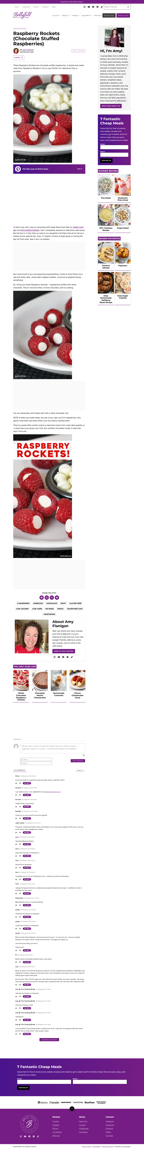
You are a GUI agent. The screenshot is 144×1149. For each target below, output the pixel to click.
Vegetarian (49, 614)
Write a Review (78, 51)
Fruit (63, 603)
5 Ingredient (23, 603)
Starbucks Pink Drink (123, 199)
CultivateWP (126, 1146)
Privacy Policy (86, 1146)
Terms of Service (107, 1146)
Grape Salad (123, 228)
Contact (36, 7)
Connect (110, 1117)
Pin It (79, 169)
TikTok (108, 1132)
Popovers (122, 265)
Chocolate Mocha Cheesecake (40, 695)
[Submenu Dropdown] (59, 15)
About (17, 7)
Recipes (56, 1117)
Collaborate (26, 7)
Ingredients (57, 1132)
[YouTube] (89, 7)
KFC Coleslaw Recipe (106, 229)
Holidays (55, 1125)
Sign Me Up (106, 160)
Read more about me (111, 106)
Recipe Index (123, 15)
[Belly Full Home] (22, 15)
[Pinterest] (97, 7)
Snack (60, 609)
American (38, 603)
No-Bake (49, 609)
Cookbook (45, 7)
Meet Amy (83, 1121)
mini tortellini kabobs (29, 230)
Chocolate (51, 603)
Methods (56, 1136)
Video (54, 7)
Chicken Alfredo (106, 266)
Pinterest (109, 1128)
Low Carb (37, 609)
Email (103, 152)
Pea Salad (106, 198)
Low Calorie (22, 609)
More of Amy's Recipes (63, 651)
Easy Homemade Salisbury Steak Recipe (106, 299)
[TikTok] (102, 7)
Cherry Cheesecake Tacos (77, 695)
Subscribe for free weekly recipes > (72, 2)
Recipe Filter (109, 15)
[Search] (128, 7)
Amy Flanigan (28, 50)
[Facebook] (93, 7)
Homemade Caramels (58, 694)
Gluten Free (75, 603)
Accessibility (97, 1146)
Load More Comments (49, 1039)
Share (17, 57)
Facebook (110, 1121)
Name (103, 144)
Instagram (110, 1125)
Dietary (55, 1128)
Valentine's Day (20, 28)
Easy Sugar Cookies (122, 297)
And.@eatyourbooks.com (52, 792)
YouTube (109, 1136)
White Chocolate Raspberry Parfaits (21, 696)
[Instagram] (84, 7)
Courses (55, 1121)
